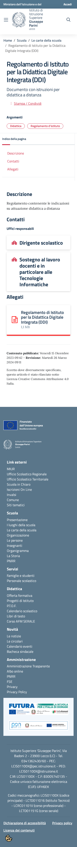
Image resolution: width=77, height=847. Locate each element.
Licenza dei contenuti (19, 830)
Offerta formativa (19, 595)
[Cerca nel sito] (68, 20)
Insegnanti (14, 545)
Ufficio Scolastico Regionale (27, 474)
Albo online (15, 671)
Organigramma (18, 550)
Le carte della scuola (46, 40)
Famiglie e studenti (20, 575)
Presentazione (17, 519)
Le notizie (14, 636)
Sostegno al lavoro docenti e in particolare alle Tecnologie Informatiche (39, 272)
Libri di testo (16, 616)
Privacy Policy (17, 691)
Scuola (22, 40)
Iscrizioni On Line (19, 489)
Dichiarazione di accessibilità (24, 823)
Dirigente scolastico (41, 243)
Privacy (12, 686)
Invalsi (11, 494)
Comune (13, 499)
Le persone (15, 540)
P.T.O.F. (11, 605)
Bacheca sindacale (20, 651)
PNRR (11, 561)
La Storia (13, 555)
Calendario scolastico (22, 611)
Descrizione (15, 153)
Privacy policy (62, 823)
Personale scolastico (21, 580)
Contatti (13, 161)
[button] (38, 139)
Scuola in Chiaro (18, 484)
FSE (9, 681)
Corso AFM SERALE (21, 621)
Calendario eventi (19, 646)
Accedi (68, 4)
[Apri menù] (6, 19)
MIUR (11, 468)
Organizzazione (18, 535)
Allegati (12, 169)
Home (7, 40)
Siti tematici (16, 505)
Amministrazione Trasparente (28, 666)
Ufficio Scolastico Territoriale (27, 479)
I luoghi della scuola (21, 524)
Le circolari (15, 641)
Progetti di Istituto (20, 600)
